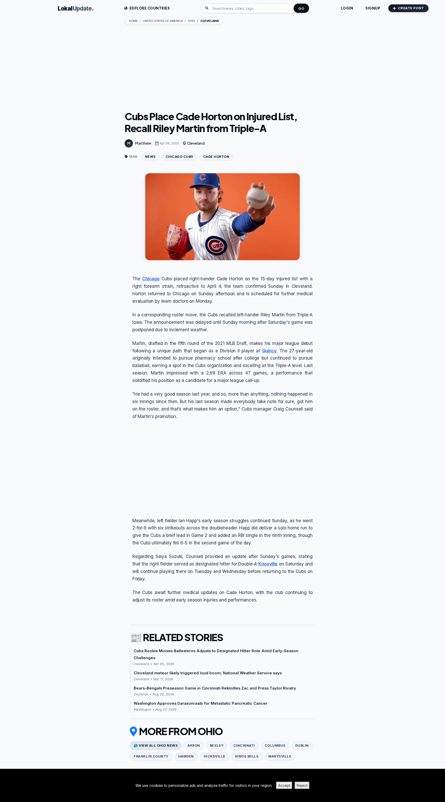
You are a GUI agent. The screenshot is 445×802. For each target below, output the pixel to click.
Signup (372, 8)
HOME (133, 21)
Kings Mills (247, 756)
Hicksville (214, 756)
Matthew (143, 143)
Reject (302, 785)
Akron (193, 745)
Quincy (269, 350)
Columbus (275, 745)
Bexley (217, 745)
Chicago (151, 278)
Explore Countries (149, 8)
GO (301, 8)
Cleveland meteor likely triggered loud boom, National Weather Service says (208, 673)
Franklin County (151, 756)
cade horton (216, 157)
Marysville (279, 756)
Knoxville (267, 563)
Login (347, 8)
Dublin (302, 745)
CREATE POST (411, 8)
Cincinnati (244, 745)
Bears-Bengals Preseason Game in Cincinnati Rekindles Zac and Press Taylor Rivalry (215, 688)
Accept (284, 785)
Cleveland (196, 143)
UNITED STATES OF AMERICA (163, 21)
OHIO (191, 21)
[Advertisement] (222, 68)
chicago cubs (179, 157)
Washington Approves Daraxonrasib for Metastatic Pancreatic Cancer (200, 703)
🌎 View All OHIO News (156, 745)
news (150, 157)
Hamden (186, 756)
